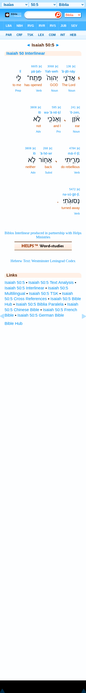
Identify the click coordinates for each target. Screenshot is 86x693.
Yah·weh (51, 71)
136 (68, 66)
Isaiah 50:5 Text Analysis (51, 282)
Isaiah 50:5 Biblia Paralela (40, 304)
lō (39, 112)
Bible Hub (13, 323)
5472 (72, 189)
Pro (58, 131)
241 (73, 107)
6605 (34, 66)
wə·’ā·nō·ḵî (52, 112)
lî (20, 71)
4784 (72, 148)
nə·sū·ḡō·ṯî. (71, 194)
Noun (71, 90)
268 (45, 148)
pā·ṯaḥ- (36, 71)
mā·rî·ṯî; (74, 153)
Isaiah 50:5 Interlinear (24, 288)
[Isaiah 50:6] (80, 326)
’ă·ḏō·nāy (68, 71)
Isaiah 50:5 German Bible (40, 315)
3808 (33, 107)
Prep (18, 90)
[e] (73, 66)
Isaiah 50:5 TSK (43, 293)
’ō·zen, (75, 112)
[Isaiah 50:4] (5, 326)
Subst (48, 172)
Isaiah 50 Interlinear (25, 53)
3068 (50, 66)
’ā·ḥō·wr (46, 153)
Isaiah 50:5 (15, 282)
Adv (38, 131)
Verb (39, 90)
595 (54, 107)
